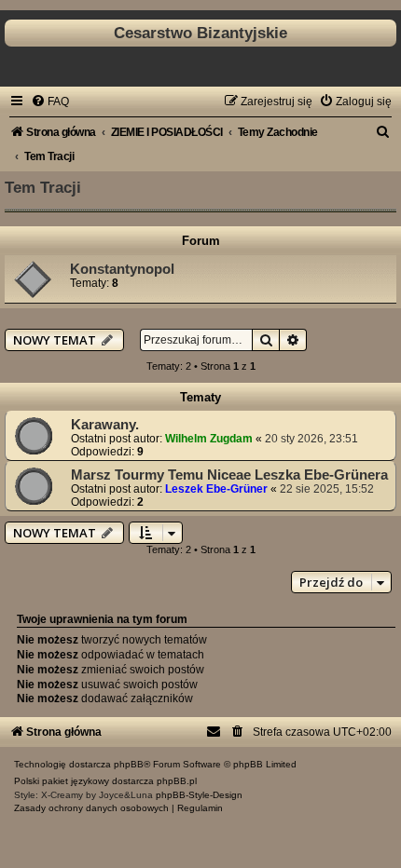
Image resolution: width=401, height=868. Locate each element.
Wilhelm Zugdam (209, 438)
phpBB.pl (177, 781)
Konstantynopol (122, 269)
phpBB (129, 764)
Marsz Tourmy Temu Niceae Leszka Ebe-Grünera (229, 475)
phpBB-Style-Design (199, 795)
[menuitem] (50, 101)
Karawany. (105, 424)
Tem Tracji (43, 187)
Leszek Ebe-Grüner (216, 488)
